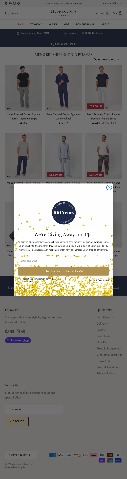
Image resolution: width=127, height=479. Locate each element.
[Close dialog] (109, 187)
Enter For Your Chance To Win (63, 271)
